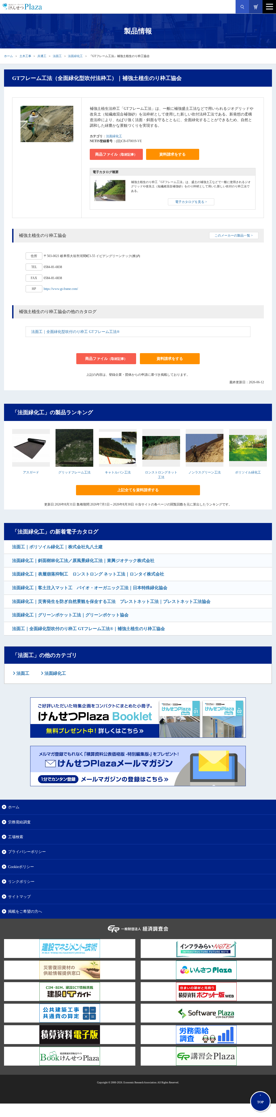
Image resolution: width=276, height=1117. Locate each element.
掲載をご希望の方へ (25, 911)
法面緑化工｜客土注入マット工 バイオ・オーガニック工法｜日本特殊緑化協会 (89, 587)
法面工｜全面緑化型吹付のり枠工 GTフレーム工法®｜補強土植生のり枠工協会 (88, 628)
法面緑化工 (75, 56)
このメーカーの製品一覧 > (234, 235)
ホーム (8, 56)
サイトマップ (19, 896)
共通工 (41, 56)
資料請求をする (172, 154)
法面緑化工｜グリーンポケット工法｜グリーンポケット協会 (70, 615)
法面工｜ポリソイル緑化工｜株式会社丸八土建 (57, 547)
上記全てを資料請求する (138, 490)
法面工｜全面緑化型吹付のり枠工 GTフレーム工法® (75, 332)
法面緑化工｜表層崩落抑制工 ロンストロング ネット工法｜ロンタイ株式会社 (88, 574)
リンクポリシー (21, 881)
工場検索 (15, 837)
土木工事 (25, 56)
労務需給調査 (19, 822)
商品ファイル (116, 154)
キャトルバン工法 (118, 472)
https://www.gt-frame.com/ (61, 289)
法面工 (57, 56)
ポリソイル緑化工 (248, 472)
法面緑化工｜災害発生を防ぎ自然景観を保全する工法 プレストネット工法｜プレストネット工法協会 (111, 601)
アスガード (31, 472)
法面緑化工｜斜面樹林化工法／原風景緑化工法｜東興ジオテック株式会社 (83, 560)
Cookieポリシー (21, 867)
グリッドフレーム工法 (74, 472)
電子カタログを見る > (191, 202)
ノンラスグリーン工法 (204, 472)
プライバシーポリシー (27, 851)
